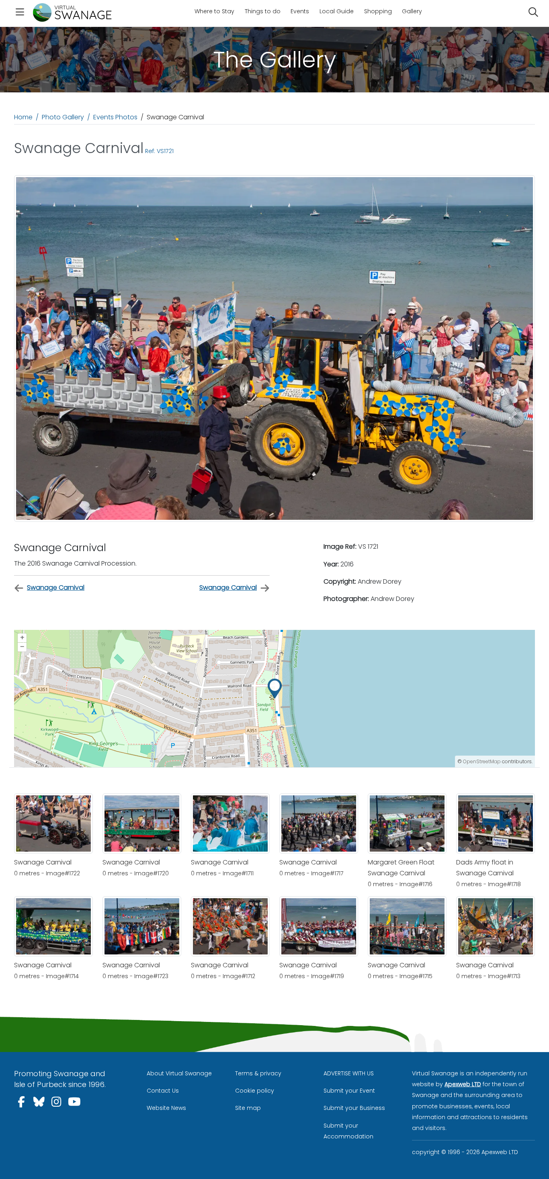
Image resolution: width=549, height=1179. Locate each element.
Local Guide (337, 11)
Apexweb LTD (463, 1084)
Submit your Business (354, 1108)
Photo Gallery (63, 117)
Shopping (378, 11)
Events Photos (115, 117)
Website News (166, 1108)
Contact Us (163, 1091)
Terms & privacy (258, 1073)
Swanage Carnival (55, 587)
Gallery (412, 11)
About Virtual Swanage (179, 1073)
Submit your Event (349, 1091)
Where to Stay (214, 11)
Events (300, 11)
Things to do (263, 11)
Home (23, 117)
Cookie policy (254, 1091)
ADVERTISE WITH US (349, 1073)
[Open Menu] (20, 13)
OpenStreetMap (482, 761)
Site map (248, 1108)
